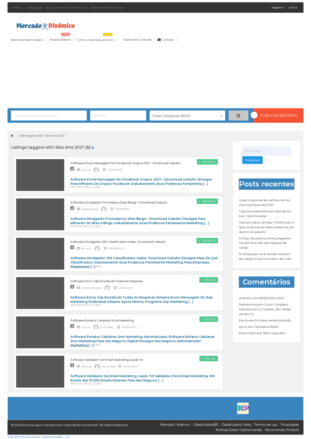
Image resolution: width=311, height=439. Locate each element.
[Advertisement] (155, 76)
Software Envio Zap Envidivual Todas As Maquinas (106, 281)
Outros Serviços (91, 287)
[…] (205, 184)
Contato (169, 40)
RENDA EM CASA (271, 298)
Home (17, 7)
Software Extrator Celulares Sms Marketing (102, 320)
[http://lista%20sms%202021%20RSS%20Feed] (93, 147)
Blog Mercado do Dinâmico (66, 7)
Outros (85, 169)
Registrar (278, 7)
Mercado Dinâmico (175, 425)
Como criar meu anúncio (97, 38)
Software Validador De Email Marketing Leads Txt (106, 359)
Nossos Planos (62, 38)
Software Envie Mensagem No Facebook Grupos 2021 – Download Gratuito (125, 163)
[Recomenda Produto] (243, 408)
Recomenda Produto (107, 7)
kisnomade (108, 366)
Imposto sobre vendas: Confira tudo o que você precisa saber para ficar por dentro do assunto (266, 227)
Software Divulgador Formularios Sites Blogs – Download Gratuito (118, 202)
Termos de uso (266, 425)
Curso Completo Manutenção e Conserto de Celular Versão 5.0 (265, 309)
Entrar (293, 7)
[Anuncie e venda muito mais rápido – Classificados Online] (45, 25)
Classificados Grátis (236, 425)
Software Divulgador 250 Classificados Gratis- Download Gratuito (118, 241)
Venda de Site (89, 209)
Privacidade (289, 425)
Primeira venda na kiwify (273, 320)
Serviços (86, 248)
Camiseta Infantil (266, 327)
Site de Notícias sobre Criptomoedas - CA (38, 437)
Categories (34, 7)
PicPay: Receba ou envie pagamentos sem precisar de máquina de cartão (265, 243)
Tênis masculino (274, 333)
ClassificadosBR (205, 425)
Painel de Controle (139, 40)
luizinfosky (107, 327)
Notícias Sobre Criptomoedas (239, 430)
